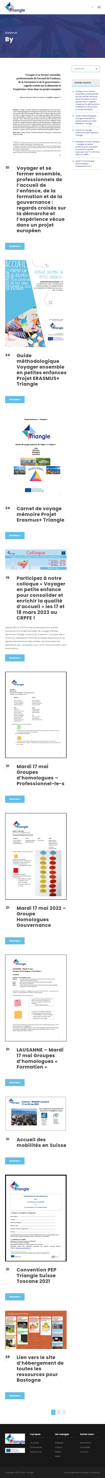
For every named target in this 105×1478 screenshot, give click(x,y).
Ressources (36, 1451)
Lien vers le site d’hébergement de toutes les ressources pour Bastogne (40, 1369)
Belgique (59, 1442)
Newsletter (85, 1442)
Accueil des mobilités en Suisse (41, 1142)
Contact (84, 1451)
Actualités (85, 1447)
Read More (14, 246)
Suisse (58, 1451)
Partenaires (36, 1447)
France (58, 1447)
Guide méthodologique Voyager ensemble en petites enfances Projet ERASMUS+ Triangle (42, 369)
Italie (57, 1456)
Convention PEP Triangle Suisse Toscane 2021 (36, 1275)
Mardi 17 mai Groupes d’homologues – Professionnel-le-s (41, 775)
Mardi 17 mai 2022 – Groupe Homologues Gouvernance (41, 916)
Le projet (34, 1442)
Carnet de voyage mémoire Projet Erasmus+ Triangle (40, 514)
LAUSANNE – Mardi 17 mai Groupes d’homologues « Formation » (40, 1058)
